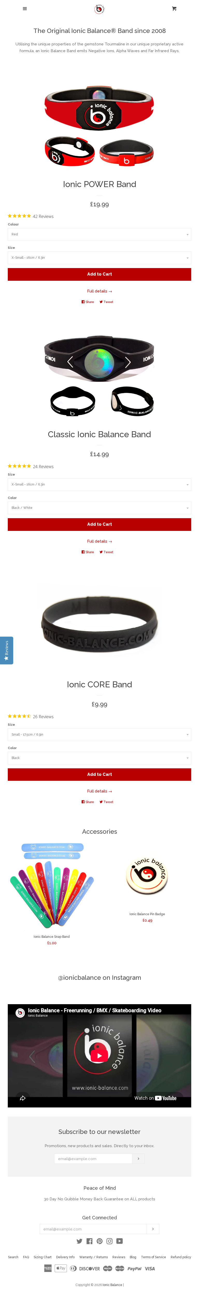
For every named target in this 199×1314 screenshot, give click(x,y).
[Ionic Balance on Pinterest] (99, 1242)
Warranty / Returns (93, 1257)
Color (12, 498)
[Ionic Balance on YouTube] (119, 1242)
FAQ (26, 1257)
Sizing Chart (43, 1257)
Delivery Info (65, 1257)
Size (11, 248)
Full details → (99, 291)
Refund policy (181, 1257)
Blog (133, 1257)
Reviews (118, 1257)
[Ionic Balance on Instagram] (109, 1242)
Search (13, 1257)
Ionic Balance (112, 1285)
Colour (13, 224)
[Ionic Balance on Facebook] (89, 1242)
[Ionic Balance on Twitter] (79, 1242)
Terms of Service (153, 1257)
